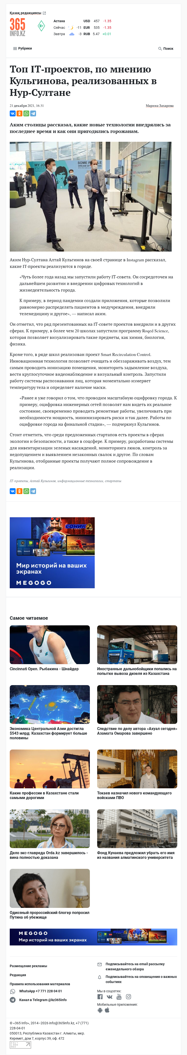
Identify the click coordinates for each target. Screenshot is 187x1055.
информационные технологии (80, 480)
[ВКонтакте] (13, 113)
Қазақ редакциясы (25, 13)
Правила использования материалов (40, 984)
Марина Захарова (160, 105)
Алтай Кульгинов (43, 480)
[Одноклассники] (19, 113)
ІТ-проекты (19, 480)
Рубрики (25, 48)
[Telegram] (33, 113)
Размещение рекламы (28, 966)
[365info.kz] (24, 27)
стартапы (113, 480)
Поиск (168, 49)
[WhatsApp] (26, 113)
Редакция (18, 975)
